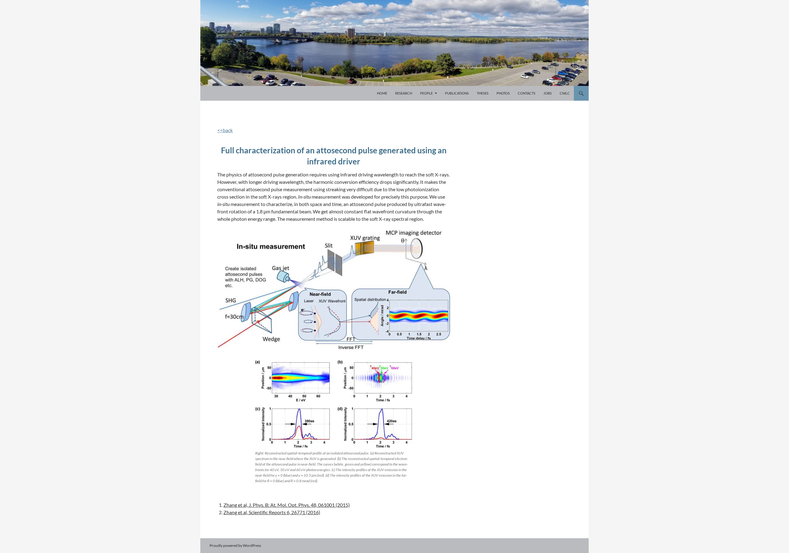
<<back (225, 130)
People (426, 93)
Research (403, 93)
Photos (503, 93)
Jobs (547, 93)
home (382, 93)
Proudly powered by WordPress (235, 545)
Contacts (526, 93)
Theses (483, 93)
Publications (457, 93)
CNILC (565, 93)
